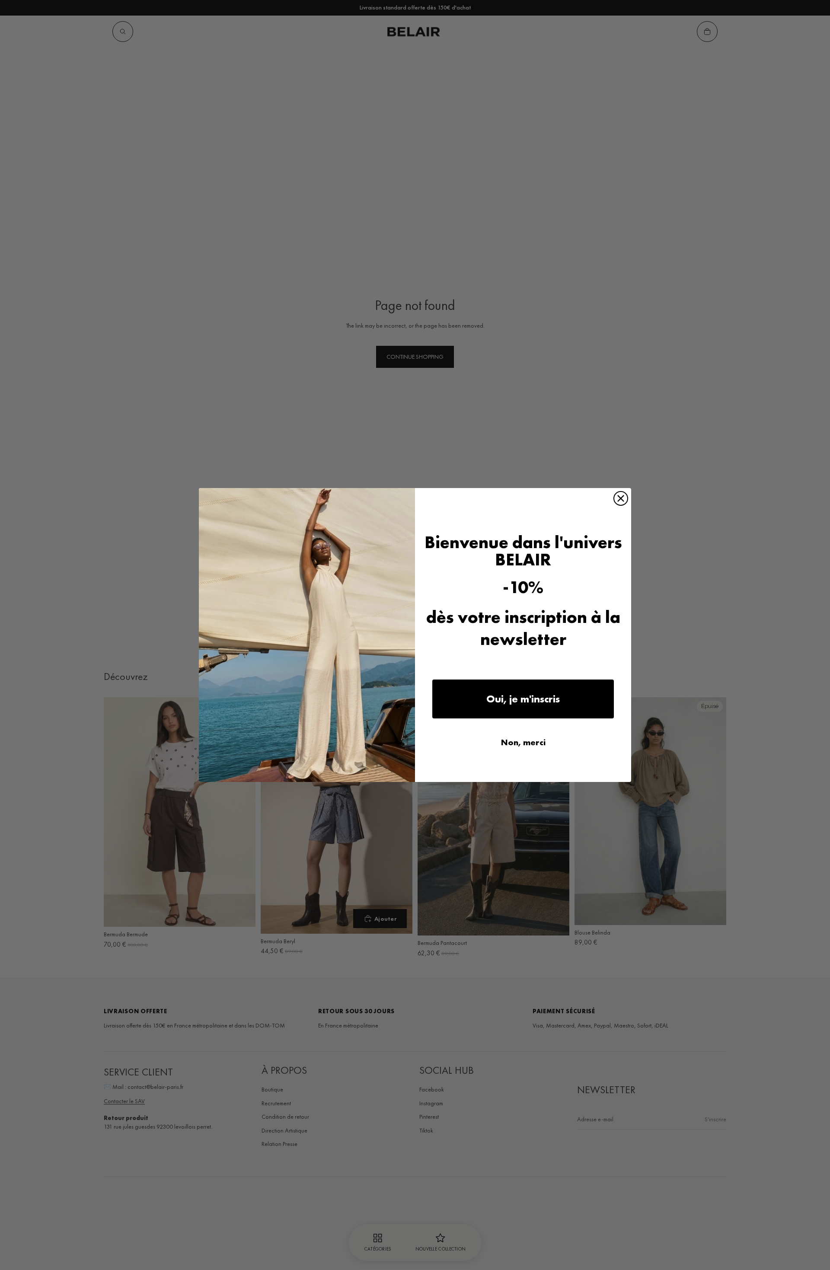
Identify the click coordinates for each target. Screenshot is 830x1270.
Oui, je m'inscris (523, 698)
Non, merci (523, 742)
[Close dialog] (621, 498)
